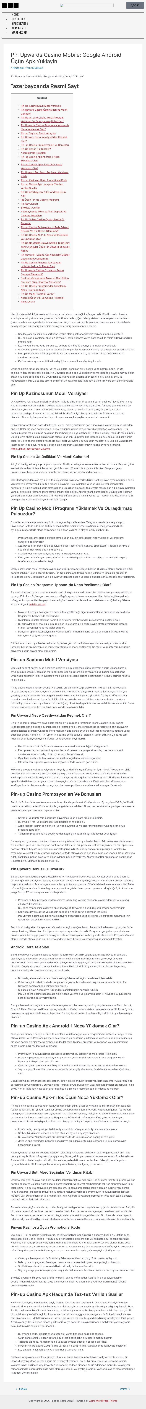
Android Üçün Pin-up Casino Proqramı (42, 297)
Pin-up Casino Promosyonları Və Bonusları (45, 145)
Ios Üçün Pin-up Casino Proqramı (40, 199)
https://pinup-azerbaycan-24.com (30, 448)
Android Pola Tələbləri (33, 152)
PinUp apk (18, 67)
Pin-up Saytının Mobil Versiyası (38, 133)
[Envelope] (16, 5)
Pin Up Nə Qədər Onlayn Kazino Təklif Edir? (45, 242)
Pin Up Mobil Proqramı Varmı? (37, 293)
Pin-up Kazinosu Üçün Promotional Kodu (44, 180)
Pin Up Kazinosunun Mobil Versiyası (41, 105)
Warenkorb (19, 32)
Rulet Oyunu (28, 301)
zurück (21, 1389)
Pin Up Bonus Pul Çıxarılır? (36, 148)
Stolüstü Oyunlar (30, 207)
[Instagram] (10, 5)
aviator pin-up (37, 604)
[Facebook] (4, 5)
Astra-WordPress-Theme (103, 1400)
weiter (125, 1389)
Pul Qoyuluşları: (29, 203)
